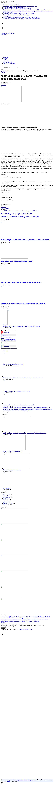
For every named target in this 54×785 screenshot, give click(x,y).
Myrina (10, 617)
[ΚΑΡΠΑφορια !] (17, 486)
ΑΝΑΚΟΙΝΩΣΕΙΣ (7, 62)
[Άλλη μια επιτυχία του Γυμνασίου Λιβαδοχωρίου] (14, 258)
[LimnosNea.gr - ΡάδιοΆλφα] (7, 33)
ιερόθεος (37, 621)
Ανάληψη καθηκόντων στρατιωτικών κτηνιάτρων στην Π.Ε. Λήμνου (18, 13)
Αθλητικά (5, 496)
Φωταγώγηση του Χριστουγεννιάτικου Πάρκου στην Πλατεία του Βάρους (20, 6)
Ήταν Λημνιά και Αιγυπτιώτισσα (12, 470)
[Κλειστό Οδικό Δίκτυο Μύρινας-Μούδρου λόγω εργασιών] (11, 597)
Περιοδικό (5, 504)
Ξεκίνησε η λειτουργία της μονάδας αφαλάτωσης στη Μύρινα (17, 8)
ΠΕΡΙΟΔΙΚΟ (6, 61)
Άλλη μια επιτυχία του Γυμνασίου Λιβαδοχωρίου (14, 7)
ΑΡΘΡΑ (5, 59)
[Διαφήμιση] (4, 34)
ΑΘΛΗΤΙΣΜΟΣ (26, 616)
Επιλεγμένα (6, 501)
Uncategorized (6, 494)
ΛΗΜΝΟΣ (5, 58)
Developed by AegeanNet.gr (26, 629)
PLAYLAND (16, 616)
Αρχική (2, 71)
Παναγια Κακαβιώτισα (17, 621)
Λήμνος (5, 502)
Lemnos (2, 616)
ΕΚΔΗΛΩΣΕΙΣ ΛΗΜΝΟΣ (42, 617)
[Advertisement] (27, 45)
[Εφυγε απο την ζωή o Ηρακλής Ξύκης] (11, 362)
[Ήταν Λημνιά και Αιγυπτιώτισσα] (16, 468)
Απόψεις (5, 498)
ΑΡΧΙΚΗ (5, 57)
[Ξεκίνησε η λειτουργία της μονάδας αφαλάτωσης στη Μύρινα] (14, 279)
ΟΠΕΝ (40, 619)
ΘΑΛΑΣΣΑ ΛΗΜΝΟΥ (17, 619)
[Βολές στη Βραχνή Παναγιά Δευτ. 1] (14, 450)
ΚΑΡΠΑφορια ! (7, 488)
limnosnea (5, 616)
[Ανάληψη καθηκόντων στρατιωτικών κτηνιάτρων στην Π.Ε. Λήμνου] (14, 300)
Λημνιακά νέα (33, 619)
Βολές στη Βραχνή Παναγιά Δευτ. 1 (12, 451)
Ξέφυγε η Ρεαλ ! (7, 16)
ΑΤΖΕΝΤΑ (32, 616)
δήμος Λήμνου (31, 621)
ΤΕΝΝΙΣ (23, 621)
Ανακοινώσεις (6, 497)
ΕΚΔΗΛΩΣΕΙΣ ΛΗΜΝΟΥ (7, 619)
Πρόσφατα (5, 350)
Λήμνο (8, 781)
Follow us (3, 622)
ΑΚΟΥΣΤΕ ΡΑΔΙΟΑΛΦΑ (9, 63)
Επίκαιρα (6, 71)
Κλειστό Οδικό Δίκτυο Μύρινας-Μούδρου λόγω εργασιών (16, 14)
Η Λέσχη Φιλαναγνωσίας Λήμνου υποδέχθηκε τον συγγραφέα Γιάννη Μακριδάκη (21, 17)
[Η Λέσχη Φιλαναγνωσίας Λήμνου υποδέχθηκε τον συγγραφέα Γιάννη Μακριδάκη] (17, 431)
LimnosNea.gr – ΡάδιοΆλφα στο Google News (24, 780)
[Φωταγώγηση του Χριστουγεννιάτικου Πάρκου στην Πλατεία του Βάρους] (14, 237)
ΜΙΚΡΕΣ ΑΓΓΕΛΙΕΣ (8, 503)
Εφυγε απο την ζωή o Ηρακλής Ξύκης (11, 4)
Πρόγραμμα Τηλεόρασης (8, 348)
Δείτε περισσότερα (5, 208)
